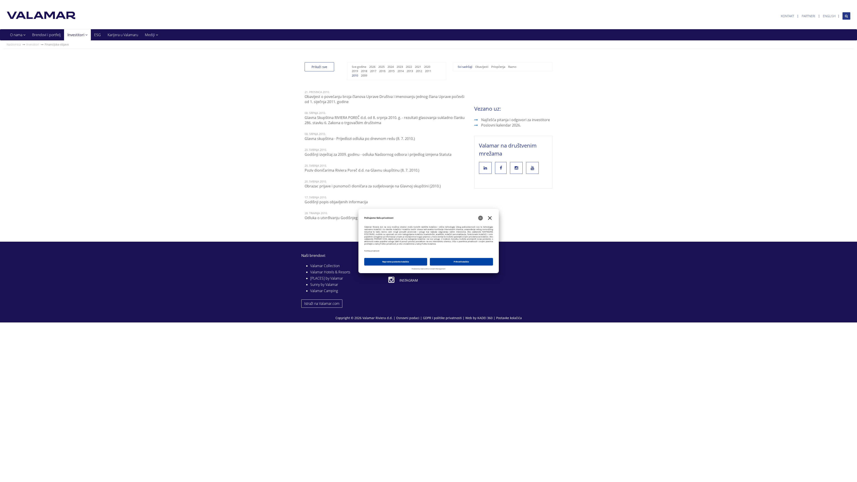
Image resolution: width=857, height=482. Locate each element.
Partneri (808, 16)
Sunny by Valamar (324, 284)
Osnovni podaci (407, 318)
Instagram (408, 280)
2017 (373, 71)
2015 (391, 71)
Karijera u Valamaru (123, 34)
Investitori (76, 34)
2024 (390, 67)
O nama (16, 34)
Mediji (150, 34)
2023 (400, 67)
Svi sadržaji (465, 67)
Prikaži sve (319, 67)
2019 (355, 71)
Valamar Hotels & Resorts (330, 272)
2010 (355, 75)
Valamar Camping (324, 290)
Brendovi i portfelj (46, 34)
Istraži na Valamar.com (321, 303)
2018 (364, 71)
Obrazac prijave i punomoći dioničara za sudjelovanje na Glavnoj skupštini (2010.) (373, 186)
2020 (427, 67)
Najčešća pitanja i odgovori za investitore (515, 119)
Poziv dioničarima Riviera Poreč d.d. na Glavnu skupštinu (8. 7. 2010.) (362, 170)
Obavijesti (481, 67)
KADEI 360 (485, 318)
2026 (372, 67)
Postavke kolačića (509, 318)
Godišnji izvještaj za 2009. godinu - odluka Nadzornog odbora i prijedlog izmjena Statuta (378, 154)
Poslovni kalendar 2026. (501, 125)
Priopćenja (498, 67)
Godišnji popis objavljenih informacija (336, 201)
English (829, 16)
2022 (409, 67)
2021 (418, 67)
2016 (382, 71)
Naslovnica (14, 44)
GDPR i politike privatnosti (442, 318)
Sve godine (359, 67)
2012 (419, 71)
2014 (400, 71)
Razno (512, 67)
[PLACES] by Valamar (326, 278)
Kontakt (787, 16)
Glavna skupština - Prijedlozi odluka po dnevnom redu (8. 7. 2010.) (360, 138)
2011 (428, 71)
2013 (410, 71)
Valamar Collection (325, 265)
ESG (97, 34)
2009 (364, 75)
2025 (381, 67)
